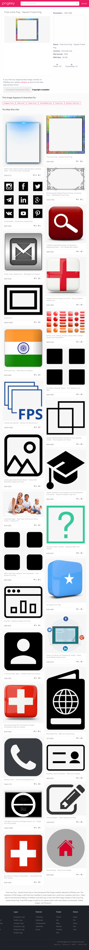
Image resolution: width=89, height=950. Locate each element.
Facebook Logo (19, 926)
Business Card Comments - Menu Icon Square (63, 774)
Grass (75, 923)
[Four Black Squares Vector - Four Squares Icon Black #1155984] (65, 366)
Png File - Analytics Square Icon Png (17, 621)
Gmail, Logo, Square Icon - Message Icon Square (22, 274)
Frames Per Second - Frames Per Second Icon (21, 423)
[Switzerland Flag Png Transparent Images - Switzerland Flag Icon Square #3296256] (23, 703)
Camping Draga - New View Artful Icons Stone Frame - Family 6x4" (21, 520)
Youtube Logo (19, 923)
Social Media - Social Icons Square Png (18, 221)
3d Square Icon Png (53, 605)
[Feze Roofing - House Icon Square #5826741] (65, 847)
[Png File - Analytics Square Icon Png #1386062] (23, 602)
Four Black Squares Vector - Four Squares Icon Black (63, 389)
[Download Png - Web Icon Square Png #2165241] (65, 699)
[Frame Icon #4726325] (23, 300)
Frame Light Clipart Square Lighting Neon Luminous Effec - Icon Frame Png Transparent (22, 170)
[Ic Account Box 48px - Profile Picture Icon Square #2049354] (23, 651)
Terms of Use (82, 944)
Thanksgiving (40, 923)
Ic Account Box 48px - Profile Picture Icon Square (22, 674)
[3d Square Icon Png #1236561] (65, 581)
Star (74, 926)
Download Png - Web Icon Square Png (60, 734)
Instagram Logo (19, 917)
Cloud (75, 917)
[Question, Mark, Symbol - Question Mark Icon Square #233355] (65, 524)
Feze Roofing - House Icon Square (58, 870)
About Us (57, 944)
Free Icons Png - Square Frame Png (59, 157)
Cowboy (59, 929)
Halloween (39, 920)
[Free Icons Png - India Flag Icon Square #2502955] (23, 348)
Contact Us (66, 944)
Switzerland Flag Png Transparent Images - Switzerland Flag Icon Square (19, 726)
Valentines (39, 926)
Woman (59, 926)
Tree (74, 929)
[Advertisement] (26, 59)
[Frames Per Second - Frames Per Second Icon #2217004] (23, 400)
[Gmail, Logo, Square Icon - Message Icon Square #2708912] (23, 251)
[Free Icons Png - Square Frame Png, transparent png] (27, 29)
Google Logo (18, 933)
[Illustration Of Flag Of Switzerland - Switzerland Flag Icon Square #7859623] (23, 853)
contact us (25, 82)
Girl (57, 920)
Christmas (39, 917)
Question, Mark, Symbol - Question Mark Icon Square (63, 548)
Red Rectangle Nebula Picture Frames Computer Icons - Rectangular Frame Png (63, 194)
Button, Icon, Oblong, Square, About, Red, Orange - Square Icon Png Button (65, 336)
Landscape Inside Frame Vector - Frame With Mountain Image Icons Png (20, 481)
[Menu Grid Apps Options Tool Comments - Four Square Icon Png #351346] (23, 551)
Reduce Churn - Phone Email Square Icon (19, 779)
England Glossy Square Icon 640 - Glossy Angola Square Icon (64, 299)
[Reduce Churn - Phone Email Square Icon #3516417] (23, 757)
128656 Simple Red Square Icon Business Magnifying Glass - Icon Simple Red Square (62, 246)
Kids (57, 933)
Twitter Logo (18, 920)
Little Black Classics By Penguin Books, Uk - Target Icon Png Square (22, 822)
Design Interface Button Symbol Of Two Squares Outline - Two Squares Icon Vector (64, 439)
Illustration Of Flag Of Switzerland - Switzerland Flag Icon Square (23, 877)
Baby (58, 923)
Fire (74, 920)
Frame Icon (8, 318)
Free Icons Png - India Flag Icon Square (18, 370)
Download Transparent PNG (17, 90)
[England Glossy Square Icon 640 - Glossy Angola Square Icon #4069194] (65, 276)
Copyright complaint (40, 90)
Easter (38, 929)
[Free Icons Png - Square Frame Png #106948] (65, 134)
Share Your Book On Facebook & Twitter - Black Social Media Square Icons (63, 656)
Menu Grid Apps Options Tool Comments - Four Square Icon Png (21, 574)
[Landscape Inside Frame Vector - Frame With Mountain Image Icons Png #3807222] (23, 455)
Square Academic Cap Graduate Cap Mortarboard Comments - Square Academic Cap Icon (64, 493)
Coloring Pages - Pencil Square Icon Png (61, 817)
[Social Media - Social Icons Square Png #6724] (23, 200)
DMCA (74, 944)
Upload (84, 3)
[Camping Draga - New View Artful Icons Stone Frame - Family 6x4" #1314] (23, 504)
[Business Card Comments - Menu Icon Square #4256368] (65, 758)
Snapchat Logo (19, 929)
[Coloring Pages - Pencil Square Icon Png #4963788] (65, 800)
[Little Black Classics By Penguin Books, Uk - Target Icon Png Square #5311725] (23, 804)
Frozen (58, 917)
